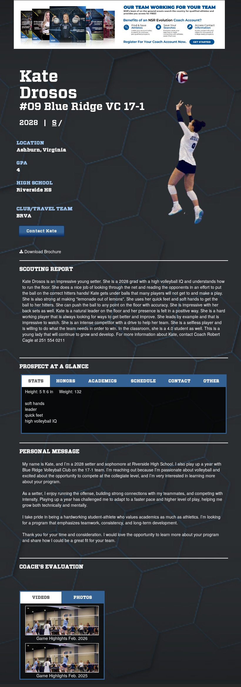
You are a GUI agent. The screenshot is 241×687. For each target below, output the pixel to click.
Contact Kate (41, 231)
